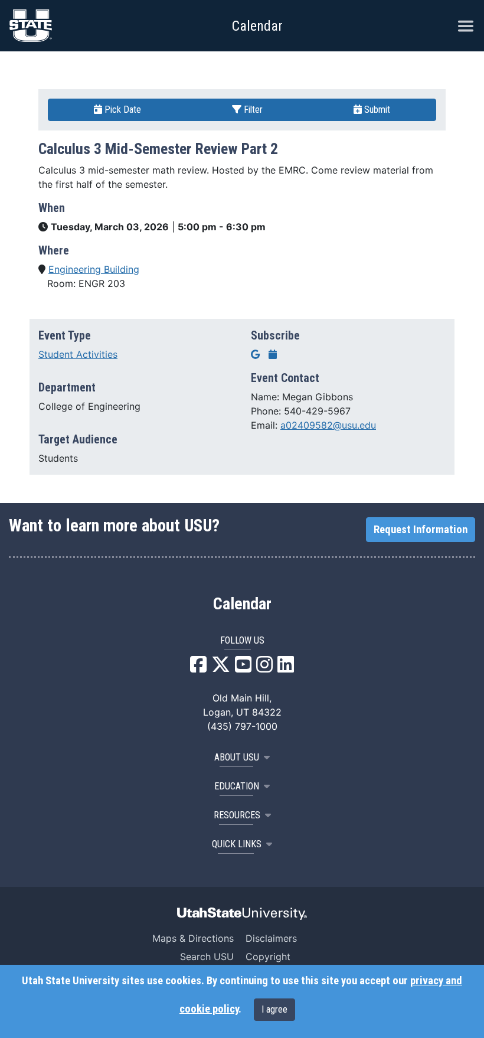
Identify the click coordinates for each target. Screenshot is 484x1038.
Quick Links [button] (236, 844)
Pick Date (121, 109)
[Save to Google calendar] (255, 354)
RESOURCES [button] (237, 815)
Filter (252, 109)
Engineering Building (93, 269)
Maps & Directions (193, 938)
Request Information (420, 529)
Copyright (268, 956)
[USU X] (220, 668)
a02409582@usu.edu (328, 425)
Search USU (207, 956)
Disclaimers (271, 938)
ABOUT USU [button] (236, 757)
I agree (274, 1009)
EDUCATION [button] (236, 786)
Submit (376, 109)
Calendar (242, 604)
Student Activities (77, 354)
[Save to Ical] (273, 354)
